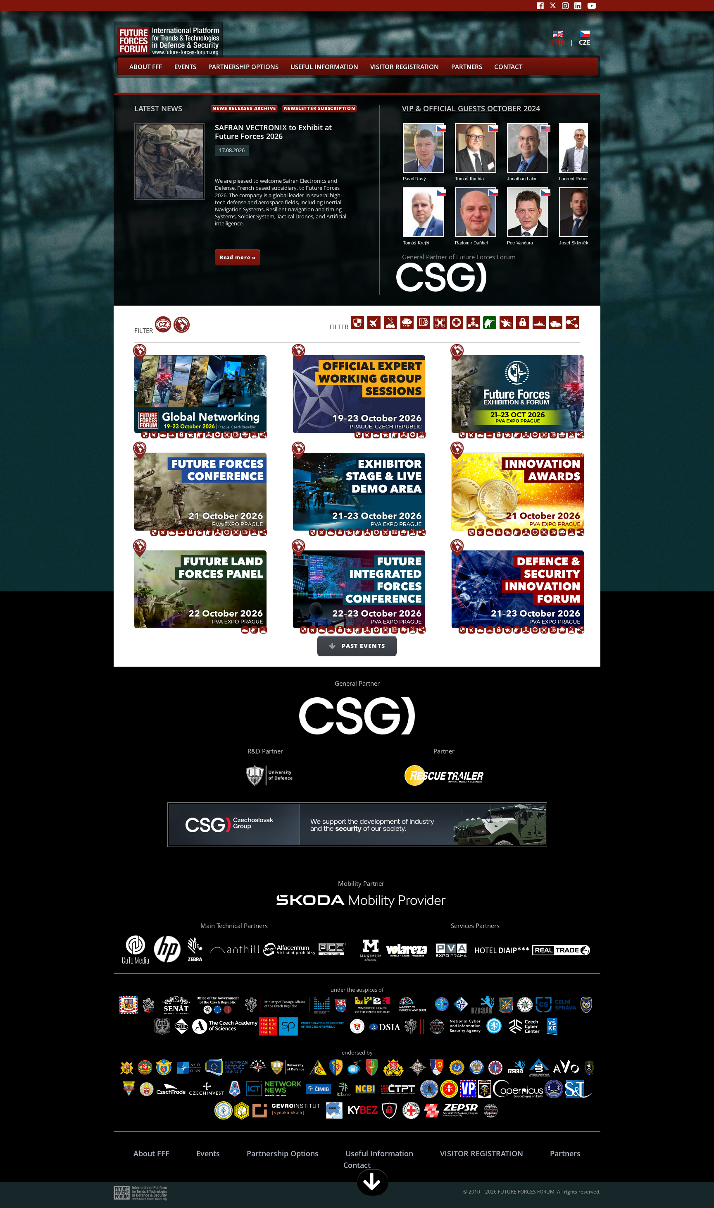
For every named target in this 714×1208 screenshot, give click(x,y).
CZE (584, 42)
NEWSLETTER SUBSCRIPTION (319, 108)
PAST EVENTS (362, 646)
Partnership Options (243, 66)
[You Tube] (591, 5)
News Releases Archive (244, 108)
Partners (466, 66)
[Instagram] (565, 5)
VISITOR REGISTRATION (404, 66)
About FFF (145, 66)
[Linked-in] (577, 5)
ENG (557, 42)
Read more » (238, 257)
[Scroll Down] (372, 1182)
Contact (508, 66)
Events (185, 66)
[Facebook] (540, 5)
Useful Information (324, 66)
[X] (553, 5)
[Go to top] (681, 1182)
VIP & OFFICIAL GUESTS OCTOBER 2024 (471, 108)
